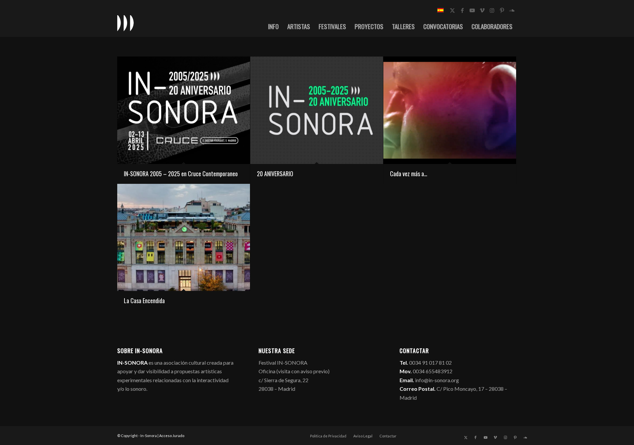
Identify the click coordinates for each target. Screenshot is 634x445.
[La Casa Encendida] (183, 237)
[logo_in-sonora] (125, 23)
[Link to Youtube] (472, 10)
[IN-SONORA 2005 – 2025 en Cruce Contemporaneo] (183, 110)
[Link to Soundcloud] (512, 10)
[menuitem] (273, 26)
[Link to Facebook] (462, 10)
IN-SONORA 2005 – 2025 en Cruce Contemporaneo (181, 173)
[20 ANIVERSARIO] (316, 110)
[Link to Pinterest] (502, 10)
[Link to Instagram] (492, 10)
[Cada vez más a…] (449, 110)
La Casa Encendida (144, 300)
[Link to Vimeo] (482, 10)
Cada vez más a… (408, 173)
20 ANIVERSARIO (275, 173)
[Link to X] (452, 10)
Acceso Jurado (171, 435)
